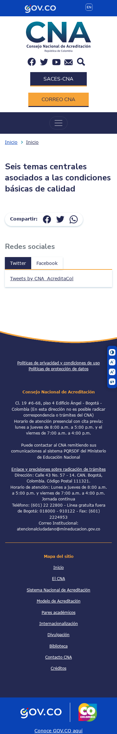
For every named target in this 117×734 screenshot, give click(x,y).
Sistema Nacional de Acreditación (58, 590)
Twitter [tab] (18, 263)
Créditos (58, 668)
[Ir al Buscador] (81, 61)
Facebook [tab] (47, 263)
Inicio (11, 142)
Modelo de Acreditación (59, 601)
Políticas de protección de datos (58, 368)
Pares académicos (58, 612)
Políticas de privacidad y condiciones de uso (58, 362)
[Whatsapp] (73, 219)
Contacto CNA (58, 657)
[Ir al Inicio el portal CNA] (58, 36)
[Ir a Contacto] (68, 62)
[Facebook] (47, 219)
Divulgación (58, 634)
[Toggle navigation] (58, 123)
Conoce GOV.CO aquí (58, 730)
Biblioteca (58, 646)
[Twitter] (60, 219)
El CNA (58, 578)
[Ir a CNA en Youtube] (56, 62)
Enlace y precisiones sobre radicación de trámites (58, 469)
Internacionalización (58, 623)
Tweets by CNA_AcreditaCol (41, 278)
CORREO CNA (58, 99)
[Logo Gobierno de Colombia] (40, 7)
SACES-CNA (58, 79)
